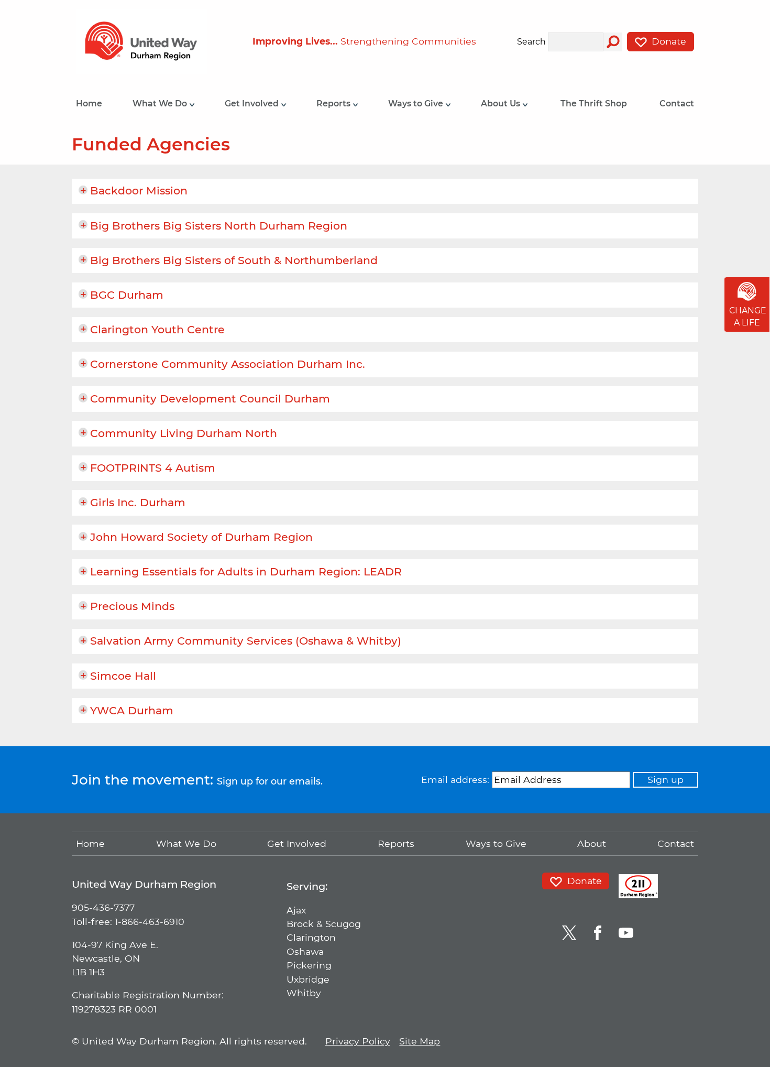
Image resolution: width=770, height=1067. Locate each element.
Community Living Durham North (183, 433)
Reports (334, 103)
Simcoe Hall (123, 675)
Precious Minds (132, 606)
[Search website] (612, 41)
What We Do (161, 103)
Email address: (455, 779)
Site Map (419, 1041)
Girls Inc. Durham (137, 502)
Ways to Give (416, 103)
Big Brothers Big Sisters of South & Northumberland (234, 260)
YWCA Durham (131, 710)
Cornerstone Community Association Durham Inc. (227, 364)
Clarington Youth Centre (157, 329)
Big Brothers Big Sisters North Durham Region (218, 225)
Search (531, 42)
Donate (667, 41)
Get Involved (253, 103)
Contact (676, 103)
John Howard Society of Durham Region (201, 536)
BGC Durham (126, 294)
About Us (501, 103)
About (591, 843)
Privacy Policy (357, 1041)
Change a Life (747, 317)
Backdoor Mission (139, 190)
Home (89, 103)
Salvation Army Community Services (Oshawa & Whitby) (245, 640)
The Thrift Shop (593, 103)
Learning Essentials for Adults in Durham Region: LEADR (246, 571)
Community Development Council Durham (210, 398)
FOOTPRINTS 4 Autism (152, 467)
